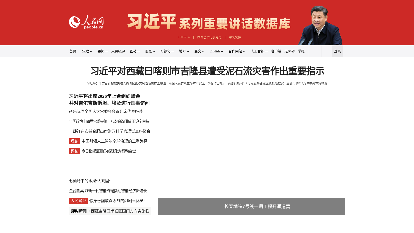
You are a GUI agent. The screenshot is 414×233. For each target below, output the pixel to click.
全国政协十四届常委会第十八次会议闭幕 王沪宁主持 (109, 121)
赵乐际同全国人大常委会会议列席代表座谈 (106, 111)
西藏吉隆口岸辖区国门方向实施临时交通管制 (130, 211)
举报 (301, 51)
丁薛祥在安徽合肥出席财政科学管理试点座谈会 (110, 131)
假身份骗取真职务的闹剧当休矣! (117, 201)
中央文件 (235, 37)
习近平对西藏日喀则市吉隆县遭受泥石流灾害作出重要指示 (207, 71)
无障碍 (289, 51)
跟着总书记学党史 (209, 37)
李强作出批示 (216, 83)
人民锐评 (118, 51)
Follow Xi (184, 37)
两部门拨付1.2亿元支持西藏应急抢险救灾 (256, 83)
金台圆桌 (76, 191)
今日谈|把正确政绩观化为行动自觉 (109, 151)
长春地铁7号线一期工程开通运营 (257, 206)
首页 (72, 51)
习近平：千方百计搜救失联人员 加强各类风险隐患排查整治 (126, 83)
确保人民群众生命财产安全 (187, 83)
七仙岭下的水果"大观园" (89, 181)
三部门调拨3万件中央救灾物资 (306, 83)
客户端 (276, 51)
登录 (337, 51)
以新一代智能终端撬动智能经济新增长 (116, 191)
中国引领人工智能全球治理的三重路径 (114, 141)
